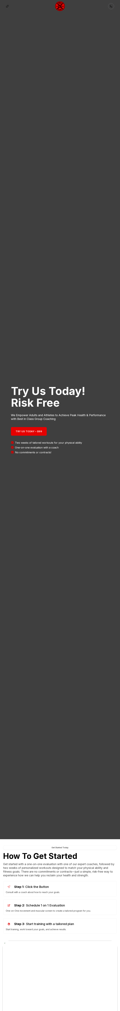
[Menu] (7, 6)
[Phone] (111, 6)
